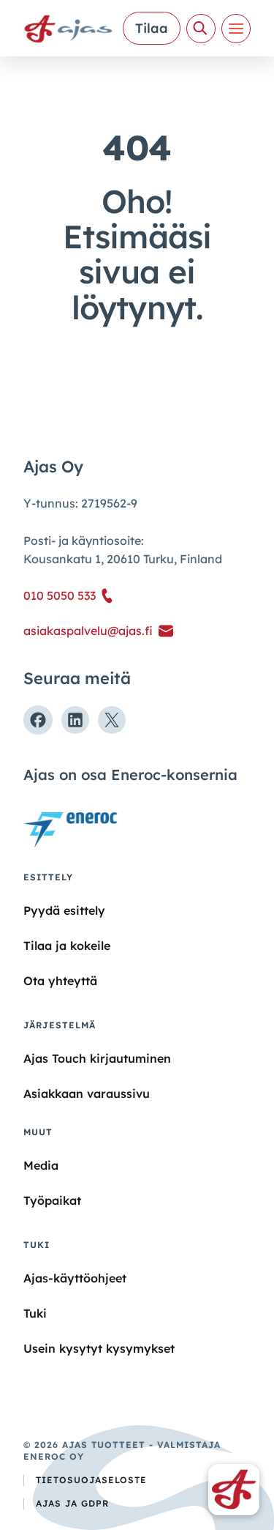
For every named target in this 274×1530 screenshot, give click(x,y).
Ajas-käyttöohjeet (74, 1277)
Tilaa (151, 28)
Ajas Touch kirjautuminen (97, 1058)
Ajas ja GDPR (72, 1503)
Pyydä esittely (64, 910)
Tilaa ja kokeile (66, 945)
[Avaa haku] (201, 28)
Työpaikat (52, 1200)
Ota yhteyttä (60, 980)
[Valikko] (236, 28)
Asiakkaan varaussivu (86, 1093)
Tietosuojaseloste (91, 1479)
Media (40, 1165)
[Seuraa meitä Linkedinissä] (75, 720)
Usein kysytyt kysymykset (99, 1348)
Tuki (35, 1313)
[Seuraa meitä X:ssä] (112, 720)
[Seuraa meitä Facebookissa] (38, 720)
